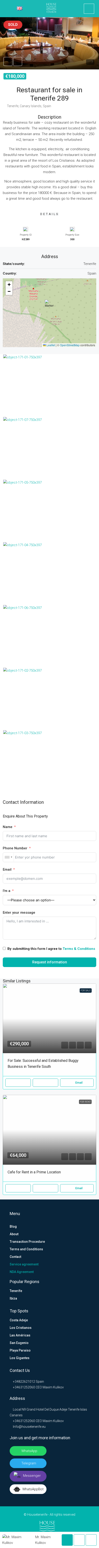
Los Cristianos (21, 1328)
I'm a (6, 891)
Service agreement (24, 1264)
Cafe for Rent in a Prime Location (34, 1172)
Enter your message (19, 912)
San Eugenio (19, 1343)
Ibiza (13, 1298)
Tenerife (16, 1291)
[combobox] (8, 857)
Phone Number (15, 848)
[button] (49, 43)
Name (7, 827)
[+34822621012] (89, 9)
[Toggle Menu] (7, 8)
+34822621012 (23, 1381)
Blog (13, 1226)
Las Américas (20, 1335)
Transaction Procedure (27, 1241)
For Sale (86, 990)
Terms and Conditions (26, 1249)
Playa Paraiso (20, 1350)
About (14, 1234)
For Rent (85, 1102)
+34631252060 (23, 1387)
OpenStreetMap (70, 345)
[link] (49, 1018)
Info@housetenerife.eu (29, 1426)
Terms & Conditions (79, 949)
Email (7, 869)
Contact (15, 1257)
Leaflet (50, 345)
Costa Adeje (19, 1320)
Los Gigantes (19, 1358)
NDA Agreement (22, 1272)
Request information (49, 962)
